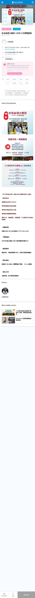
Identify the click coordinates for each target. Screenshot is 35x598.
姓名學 (14, 79)
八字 (8, 83)
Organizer (4, 596)
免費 (8, 79)
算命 (21, 79)
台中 (21, 83)
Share (30, 6)
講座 (27, 83)
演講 (27, 79)
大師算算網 (8, 59)
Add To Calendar (10, 49)
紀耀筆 (14, 83)
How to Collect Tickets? (14, 73)
